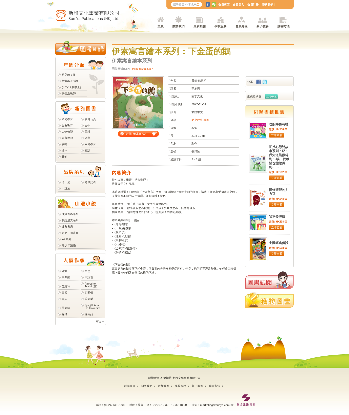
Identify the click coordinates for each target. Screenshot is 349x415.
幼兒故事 (197, 120)
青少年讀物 (69, 245)
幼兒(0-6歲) (69, 74)
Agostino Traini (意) (91, 285)
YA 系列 (66, 239)
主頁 (161, 26)
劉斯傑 (89, 292)
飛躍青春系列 (70, 214)
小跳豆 (66, 188)
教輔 (64, 144)
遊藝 (87, 138)
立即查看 (276, 135)
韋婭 (64, 292)
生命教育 (67, 125)
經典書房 (67, 226)
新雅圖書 (129, 386)
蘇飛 (64, 314)
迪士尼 (66, 182)
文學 (87, 125)
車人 (64, 298)
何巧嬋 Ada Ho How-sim (92, 307)
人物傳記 (67, 131)
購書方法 (214, 386)
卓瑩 (87, 271)
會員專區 (224, 4)
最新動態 (163, 386)
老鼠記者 (90, 182)
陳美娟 (89, 314)
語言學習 (67, 138)
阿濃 (64, 271)
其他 (64, 156)
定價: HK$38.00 (136, 133)
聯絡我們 (267, 4)
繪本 (64, 150)
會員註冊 (253, 4)
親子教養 (197, 386)
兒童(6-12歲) (71, 81)
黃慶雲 (66, 308)
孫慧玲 (66, 286)
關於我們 (146, 386)
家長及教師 (69, 93)
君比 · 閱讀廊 (70, 232)
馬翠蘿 (66, 277)
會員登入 (238, 4)
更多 (99, 321)
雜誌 (87, 150)
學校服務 (220, 26)
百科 (87, 131)
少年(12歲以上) (71, 87)
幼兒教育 (67, 119)
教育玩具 (90, 119)
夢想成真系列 (70, 220)
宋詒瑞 (89, 277)
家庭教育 (90, 144)
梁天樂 (89, 298)
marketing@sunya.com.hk (216, 405)
